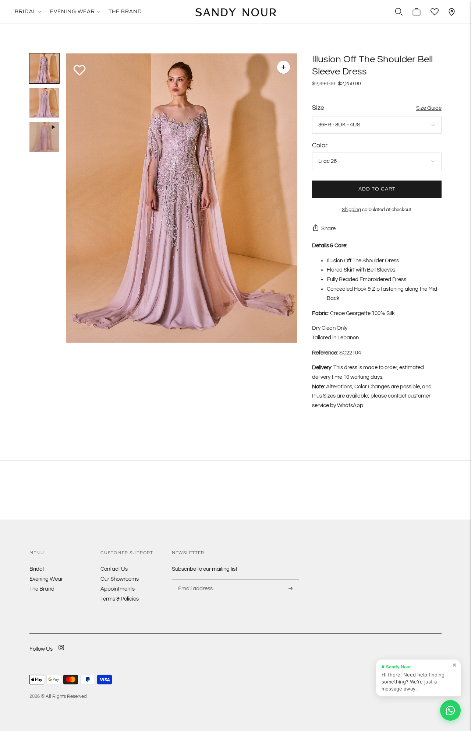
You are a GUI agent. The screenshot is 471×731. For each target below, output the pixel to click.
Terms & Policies (119, 599)
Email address (194, 579)
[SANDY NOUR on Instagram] (61, 652)
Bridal (25, 11)
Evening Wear (72, 11)
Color (319, 145)
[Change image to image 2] (44, 103)
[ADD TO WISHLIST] (79, 70)
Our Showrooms (119, 579)
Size (318, 107)
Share (328, 228)
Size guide (429, 108)
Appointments (117, 589)
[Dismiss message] (454, 665)
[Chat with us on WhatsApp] (450, 710)
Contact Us (114, 569)
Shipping (351, 209)
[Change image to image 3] (44, 137)
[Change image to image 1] (44, 68)
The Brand (125, 11)
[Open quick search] (399, 12)
